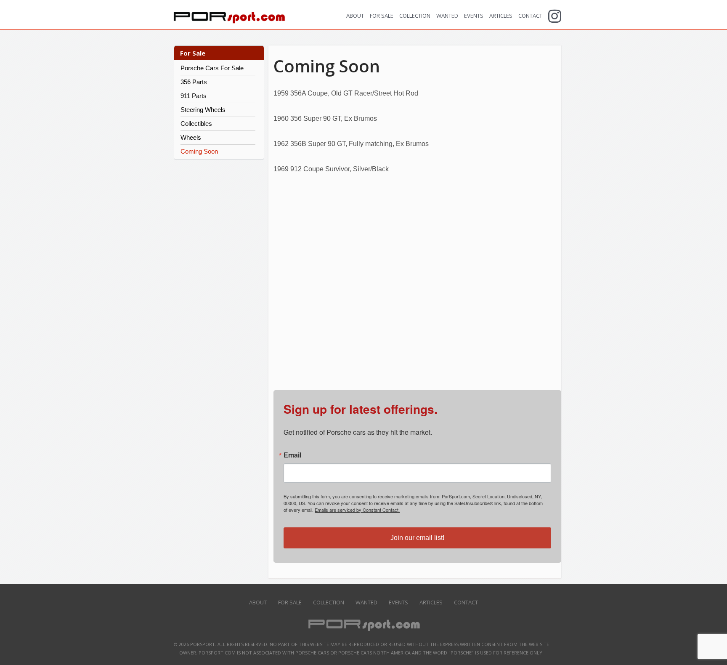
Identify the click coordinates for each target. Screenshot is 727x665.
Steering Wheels (203, 109)
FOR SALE (381, 15)
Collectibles (196, 123)
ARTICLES (500, 15)
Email (292, 455)
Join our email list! (417, 537)
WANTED (447, 15)
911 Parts (193, 95)
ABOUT (355, 15)
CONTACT (530, 15)
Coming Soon (199, 151)
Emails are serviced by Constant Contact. (357, 509)
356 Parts (193, 81)
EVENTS (473, 15)
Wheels (190, 137)
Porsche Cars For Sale (212, 68)
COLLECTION (414, 15)
